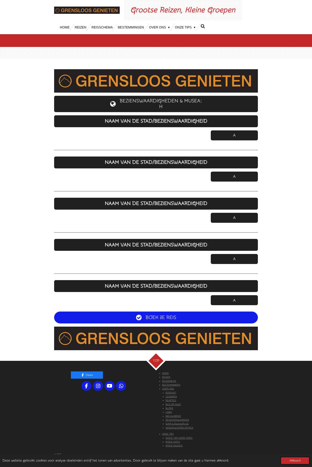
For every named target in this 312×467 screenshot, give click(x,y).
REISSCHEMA (169, 381)
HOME (165, 373)
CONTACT (171, 392)
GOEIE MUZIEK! (174, 445)
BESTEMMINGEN (171, 385)
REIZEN (166, 377)
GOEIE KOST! (173, 441)
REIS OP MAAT (173, 404)
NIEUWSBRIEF (173, 416)
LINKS (169, 412)
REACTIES (171, 400)
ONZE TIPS (168, 434)
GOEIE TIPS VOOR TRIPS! (179, 438)
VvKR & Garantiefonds (177, 423)
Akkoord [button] (295, 460)
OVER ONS (168, 388)
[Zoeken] (203, 26)
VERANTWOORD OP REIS (179, 427)
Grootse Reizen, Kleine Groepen (182, 10)
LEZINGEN (171, 396)
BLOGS (169, 408)
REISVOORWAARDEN (177, 420)
